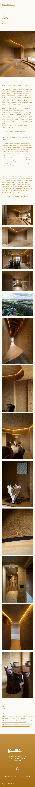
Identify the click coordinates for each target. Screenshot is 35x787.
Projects (20, 777)
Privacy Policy (29, 784)
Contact (27, 777)
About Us (13, 777)
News (7, 777)
